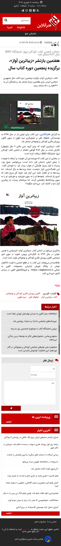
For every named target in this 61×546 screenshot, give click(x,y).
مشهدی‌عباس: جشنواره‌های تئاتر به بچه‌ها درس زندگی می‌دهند (32, 338)
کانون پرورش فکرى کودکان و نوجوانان (23, 293)
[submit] (11, 408)
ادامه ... (7, 422)
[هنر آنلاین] (48, 22)
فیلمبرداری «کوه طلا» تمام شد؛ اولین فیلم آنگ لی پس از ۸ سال (30, 493)
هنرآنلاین (45, 134)
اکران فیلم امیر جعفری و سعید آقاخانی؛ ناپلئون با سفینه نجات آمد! (32, 484)
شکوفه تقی (34, 297)
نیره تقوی (22, 297)
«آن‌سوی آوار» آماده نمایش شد (44, 469)
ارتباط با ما (41, 6)
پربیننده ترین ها (41, 417)
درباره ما (31, 6)
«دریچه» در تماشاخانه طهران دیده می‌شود (40, 462)
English (21, 27)
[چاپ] (52, 45)
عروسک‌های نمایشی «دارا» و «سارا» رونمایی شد (35, 321)
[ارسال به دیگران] (54, 45)
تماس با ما (52, 522)
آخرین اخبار (43, 430)
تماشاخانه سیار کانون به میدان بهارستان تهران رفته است (32, 314)
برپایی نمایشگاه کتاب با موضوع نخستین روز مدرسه (34, 329)
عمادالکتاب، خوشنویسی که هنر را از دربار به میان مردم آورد (33, 500)
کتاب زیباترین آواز (49, 297)
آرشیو (16, 6)
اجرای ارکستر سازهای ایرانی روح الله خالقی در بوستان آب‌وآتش (31, 437)
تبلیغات (23, 6)
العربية (9, 27)
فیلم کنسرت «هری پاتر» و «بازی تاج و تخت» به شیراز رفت (32, 476)
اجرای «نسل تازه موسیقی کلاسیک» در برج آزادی (37, 507)
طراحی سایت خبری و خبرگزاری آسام (29, 539)
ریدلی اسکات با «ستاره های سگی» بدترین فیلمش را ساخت (32, 455)
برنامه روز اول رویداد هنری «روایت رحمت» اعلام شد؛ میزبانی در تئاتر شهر (30, 446)
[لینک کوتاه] (57, 45)
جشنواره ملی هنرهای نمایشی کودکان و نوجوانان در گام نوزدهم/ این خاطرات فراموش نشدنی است (32, 349)
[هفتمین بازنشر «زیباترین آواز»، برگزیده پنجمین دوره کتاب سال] (30, 112)
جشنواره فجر (40, 522)
